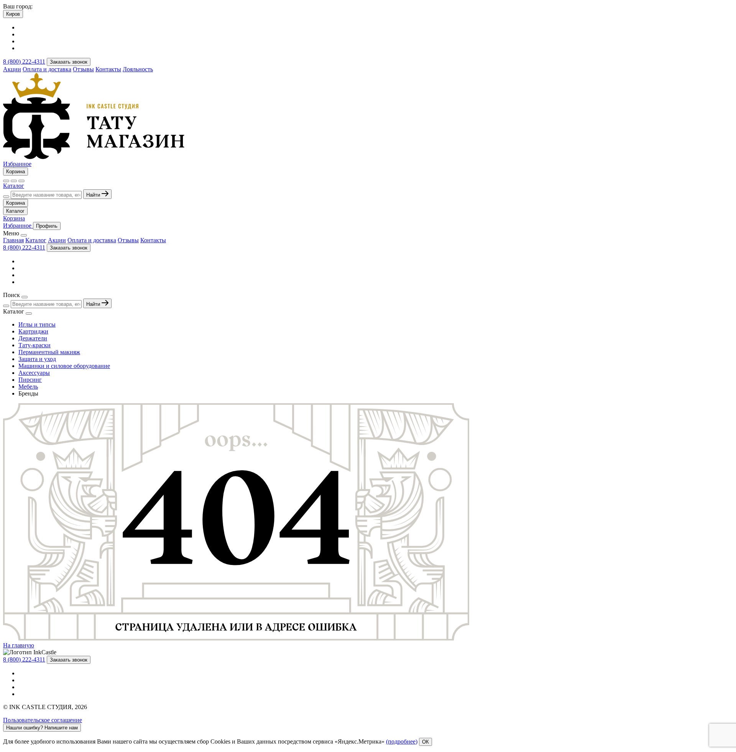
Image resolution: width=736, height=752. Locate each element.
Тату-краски (34, 345)
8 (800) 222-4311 (24, 61)
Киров (13, 14)
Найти (94, 195)
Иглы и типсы (37, 324)
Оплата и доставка (47, 69)
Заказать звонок (68, 62)
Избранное (17, 164)
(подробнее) (401, 741)
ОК (425, 742)
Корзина (15, 171)
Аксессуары (34, 372)
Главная (13, 240)
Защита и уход (37, 359)
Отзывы (83, 69)
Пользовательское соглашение (42, 720)
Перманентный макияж (49, 352)
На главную (18, 645)
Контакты (108, 69)
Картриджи (33, 331)
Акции (12, 69)
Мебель (28, 386)
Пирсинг (30, 379)
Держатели (32, 338)
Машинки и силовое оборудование (64, 366)
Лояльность (138, 69)
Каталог (13, 185)
